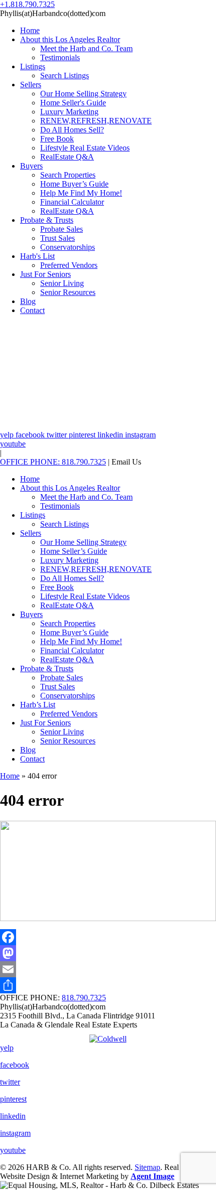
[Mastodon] (108, 953)
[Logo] (108, 1036)
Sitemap (147, 1167)
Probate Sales (61, 229)
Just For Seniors (45, 274)
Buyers (31, 166)
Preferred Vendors (68, 265)
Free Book (57, 138)
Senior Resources (67, 292)
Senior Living (62, 283)
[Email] (108, 969)
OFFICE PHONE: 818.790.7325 (53, 462)
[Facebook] (108, 937)
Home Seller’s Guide (73, 551)
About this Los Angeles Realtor (70, 39)
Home (30, 30)
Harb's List (37, 256)
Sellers (30, 84)
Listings (32, 66)
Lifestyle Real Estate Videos (85, 147)
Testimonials (60, 57)
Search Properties (67, 175)
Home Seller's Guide (73, 102)
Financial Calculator (72, 202)
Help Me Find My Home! (81, 193)
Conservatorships (67, 247)
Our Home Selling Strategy (83, 93)
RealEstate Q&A (67, 157)
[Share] (108, 985)
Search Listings (64, 75)
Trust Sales (57, 238)
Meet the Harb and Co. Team (86, 48)
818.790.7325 (84, 997)
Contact (32, 310)
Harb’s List (37, 704)
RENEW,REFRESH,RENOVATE (96, 120)
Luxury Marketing (69, 111)
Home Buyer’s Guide (74, 184)
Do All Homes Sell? (72, 129)
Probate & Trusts (46, 220)
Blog (28, 301)
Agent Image (152, 1176)
